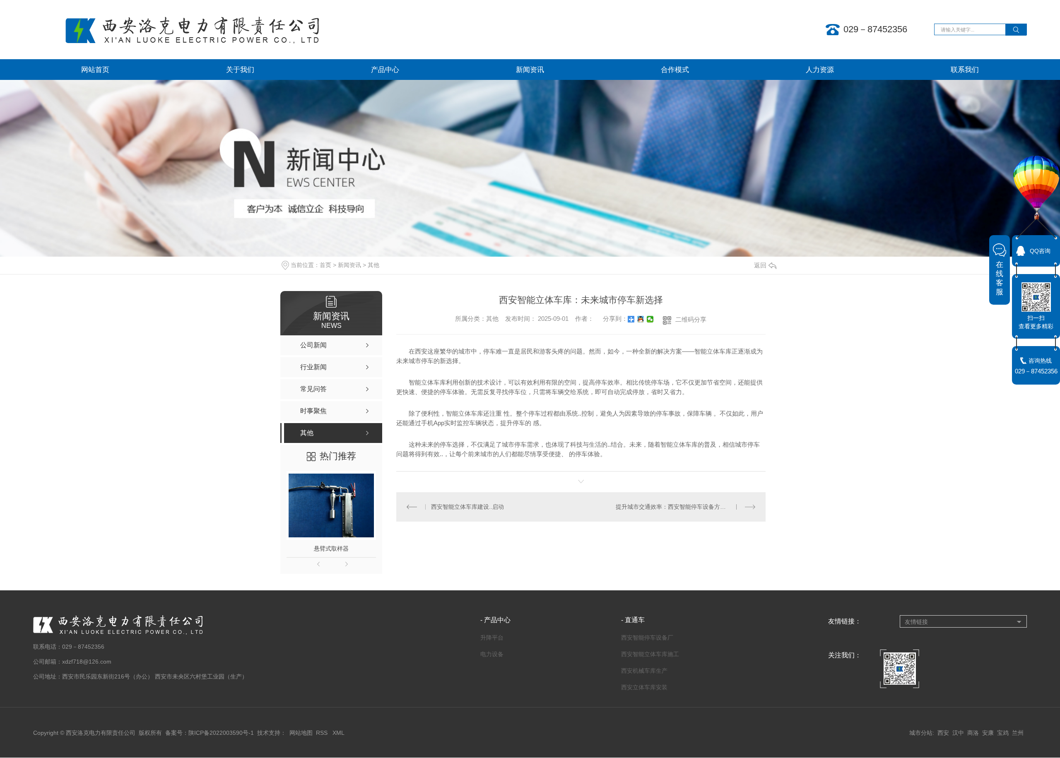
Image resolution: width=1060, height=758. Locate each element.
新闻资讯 (530, 69)
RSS (322, 732)
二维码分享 (690, 319)
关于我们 (240, 69)
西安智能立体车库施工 (650, 654)
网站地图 (301, 732)
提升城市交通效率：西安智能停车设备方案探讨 (676, 506)
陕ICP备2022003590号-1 (221, 732)
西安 (943, 732)
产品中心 (385, 69)
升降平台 (492, 637)
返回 (760, 265)
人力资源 (820, 69)
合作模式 (675, 69)
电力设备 (492, 654)
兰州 (1018, 732)
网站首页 (95, 69)
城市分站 (920, 732)
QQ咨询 (1040, 251)
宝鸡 (1003, 732)
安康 (988, 732)
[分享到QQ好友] (640, 319)
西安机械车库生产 (644, 670)
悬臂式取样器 (331, 548)
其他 (373, 265)
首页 (325, 265)
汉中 (958, 732)
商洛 (973, 732)
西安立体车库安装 (644, 687)
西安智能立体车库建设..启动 (467, 506)
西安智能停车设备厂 (647, 637)
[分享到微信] (650, 319)
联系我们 (965, 69)
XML (338, 732)
